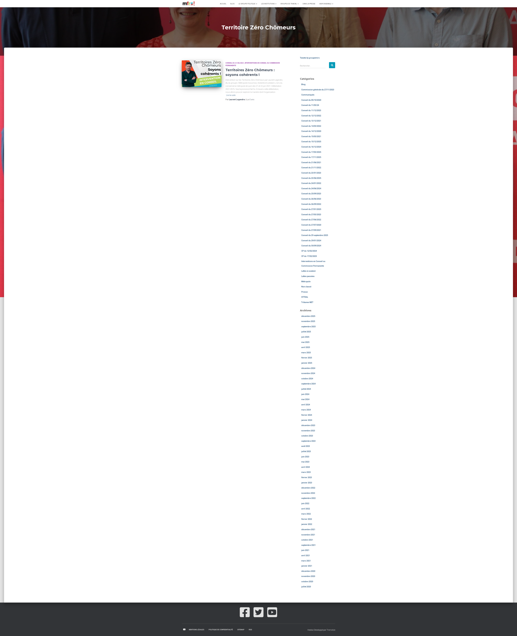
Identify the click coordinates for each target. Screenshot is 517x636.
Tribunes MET (307, 302)
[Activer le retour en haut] (511, 630)
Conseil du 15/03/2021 (311, 136)
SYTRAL (304, 297)
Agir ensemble (325, 4)
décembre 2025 (308, 316)
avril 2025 (305, 347)
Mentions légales (196, 630)
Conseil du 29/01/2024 (311, 240)
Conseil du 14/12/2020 (311, 131)
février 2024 (306, 415)
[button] (256, 4)
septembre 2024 (308, 384)
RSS (250, 630)
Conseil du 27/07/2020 (311, 225)
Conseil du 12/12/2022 (311, 116)
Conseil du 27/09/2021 (311, 230)
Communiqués (307, 95)
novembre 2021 (308, 535)
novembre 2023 (308, 431)
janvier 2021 (306, 566)
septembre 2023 (308, 441)
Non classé (306, 287)
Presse (304, 292)
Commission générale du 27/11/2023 (317, 90)
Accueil (223, 4)
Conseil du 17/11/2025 (311, 157)
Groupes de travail (288, 4)
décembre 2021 (308, 529)
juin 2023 (305, 457)
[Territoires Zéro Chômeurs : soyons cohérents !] (201, 73)
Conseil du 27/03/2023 (311, 214)
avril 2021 (305, 555)
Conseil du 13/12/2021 (311, 121)
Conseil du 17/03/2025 (311, 152)
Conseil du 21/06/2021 (235, 63)
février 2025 (306, 358)
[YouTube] (272, 615)
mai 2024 (305, 399)
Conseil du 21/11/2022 (311, 168)
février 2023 (306, 477)
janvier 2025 (306, 363)
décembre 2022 (308, 488)
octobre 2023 (307, 436)
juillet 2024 (306, 389)
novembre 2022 (308, 493)
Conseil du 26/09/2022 (311, 204)
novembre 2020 (308, 576)
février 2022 (306, 519)
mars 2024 (306, 410)
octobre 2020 (307, 581)
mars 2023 (306, 472)
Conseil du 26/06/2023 (311, 199)
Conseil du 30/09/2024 (311, 246)
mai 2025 (305, 342)
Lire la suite (230, 95)
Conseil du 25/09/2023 (311, 194)
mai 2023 (305, 462)
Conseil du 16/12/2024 (311, 147)
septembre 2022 (308, 498)
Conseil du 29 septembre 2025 (314, 235)
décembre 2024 (308, 368)
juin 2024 (305, 394)
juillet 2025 (306, 332)
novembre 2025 (308, 321)
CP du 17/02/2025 (309, 256)
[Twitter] (258, 615)
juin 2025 (305, 337)
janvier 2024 (306, 420)
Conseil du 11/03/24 (310, 105)
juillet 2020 (306, 587)
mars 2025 (306, 353)
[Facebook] (245, 615)
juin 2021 (305, 550)
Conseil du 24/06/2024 (311, 188)
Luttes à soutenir (308, 271)
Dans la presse (309, 4)
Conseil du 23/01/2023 (311, 173)
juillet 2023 (306, 451)
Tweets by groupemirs (310, 58)
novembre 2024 (308, 373)
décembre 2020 (308, 571)
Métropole (305, 281)
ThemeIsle (330, 630)
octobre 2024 (307, 379)
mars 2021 (306, 561)
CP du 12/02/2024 (309, 251)
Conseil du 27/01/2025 (311, 209)
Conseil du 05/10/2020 (311, 100)
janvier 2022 (306, 524)
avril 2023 (305, 467)
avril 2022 (305, 509)
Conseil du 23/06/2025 (311, 178)
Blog (232, 4)
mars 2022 (306, 514)
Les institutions (268, 4)
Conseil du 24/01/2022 (311, 183)
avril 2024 (305, 405)
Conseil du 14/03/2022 (311, 126)
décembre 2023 (308, 425)
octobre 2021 (307, 540)
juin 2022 (305, 503)
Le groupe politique (247, 4)
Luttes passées (308, 276)
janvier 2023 (306, 483)
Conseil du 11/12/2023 (311, 110)
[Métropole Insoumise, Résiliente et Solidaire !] (188, 3)
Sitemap (240, 630)
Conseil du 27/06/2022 (311, 220)
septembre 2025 (308, 326)
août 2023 (305, 446)
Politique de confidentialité (221, 630)
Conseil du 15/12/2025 (311, 141)
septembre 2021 (308, 545)
